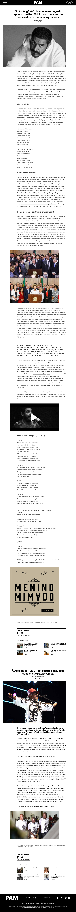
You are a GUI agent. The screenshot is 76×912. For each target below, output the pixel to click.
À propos (39, 897)
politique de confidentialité (37, 906)
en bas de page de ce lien (36, 562)
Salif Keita (57, 845)
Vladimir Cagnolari (39, 676)
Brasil (18, 622)
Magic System (30, 845)
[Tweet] (22, 633)
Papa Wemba (50, 845)
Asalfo (18, 845)
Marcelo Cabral (45, 622)
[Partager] (18, 633)
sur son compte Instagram (41, 374)
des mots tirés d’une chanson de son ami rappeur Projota (38, 204)
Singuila (63, 845)
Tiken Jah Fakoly (28, 846)
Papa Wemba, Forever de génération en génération (39, 756)
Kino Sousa (39, 20)
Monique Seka (38, 845)
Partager (69, 2)
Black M (23, 845)
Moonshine (51, 903)
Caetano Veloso (25, 622)
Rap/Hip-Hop (53, 622)
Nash (44, 845)
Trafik (42, 903)
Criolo (31, 622)
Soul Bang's (20, 846)
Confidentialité (30, 897)
